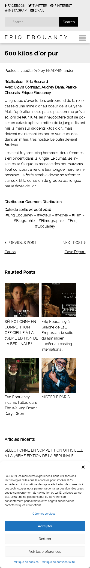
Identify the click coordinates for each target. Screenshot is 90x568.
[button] (83, 467)
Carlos (10, 252)
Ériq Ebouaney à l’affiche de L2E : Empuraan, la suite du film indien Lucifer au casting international (57, 335)
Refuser (45, 539)
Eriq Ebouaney (37, 37)
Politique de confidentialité (58, 562)
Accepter (45, 526)
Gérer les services (44, 513)
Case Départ (75, 252)
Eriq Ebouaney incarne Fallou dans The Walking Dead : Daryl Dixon (21, 405)
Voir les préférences (45, 552)
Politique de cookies (26, 562)
